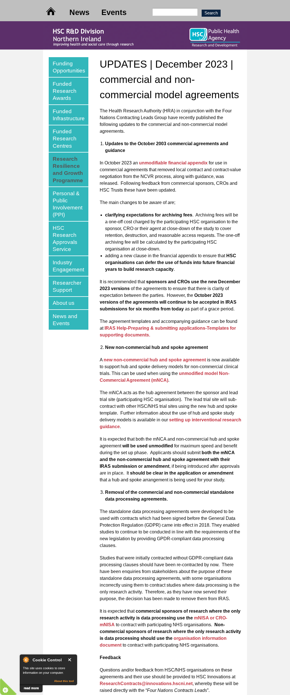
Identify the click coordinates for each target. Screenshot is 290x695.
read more (31, 688)
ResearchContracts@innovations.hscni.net (146, 683)
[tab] (68, 67)
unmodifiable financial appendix (173, 162)
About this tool (64, 681)
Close (71, 660)
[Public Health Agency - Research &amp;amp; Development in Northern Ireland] (145, 46)
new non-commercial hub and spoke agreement (155, 359)
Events (114, 12)
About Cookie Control (25, 659)
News (79, 12)
